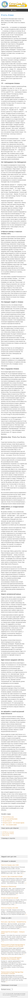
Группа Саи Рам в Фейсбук (8, 833)
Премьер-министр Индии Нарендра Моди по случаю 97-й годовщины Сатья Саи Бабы (13, 945)
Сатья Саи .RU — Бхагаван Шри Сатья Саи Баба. (16, 993)
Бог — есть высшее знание (10, 824)
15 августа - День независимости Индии (11, 876)
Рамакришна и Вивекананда (8, 886)
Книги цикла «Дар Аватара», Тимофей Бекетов (13, 922)
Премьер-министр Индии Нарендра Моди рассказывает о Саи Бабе (12, 972)
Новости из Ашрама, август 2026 (10, 865)
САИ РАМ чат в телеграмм (8, 832)
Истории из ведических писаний (9, 898)
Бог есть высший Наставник (10, 819)
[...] (23, 873)
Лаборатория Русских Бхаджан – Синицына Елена (13, 932)
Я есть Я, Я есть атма (8, 817)
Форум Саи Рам (5, 835)
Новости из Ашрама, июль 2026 (9, 908)
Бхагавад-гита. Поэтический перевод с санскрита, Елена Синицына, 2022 (11, 958)
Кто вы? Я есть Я (7, 820)
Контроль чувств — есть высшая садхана (13, 822)
